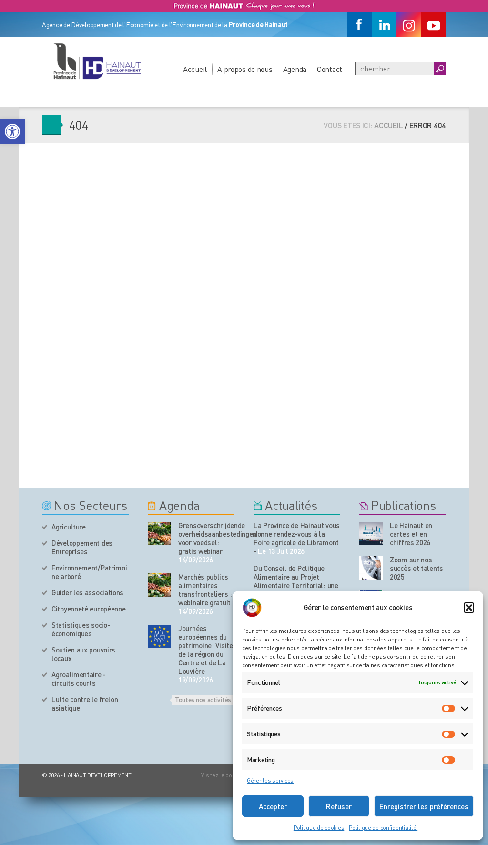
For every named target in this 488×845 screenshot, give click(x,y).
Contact (329, 69)
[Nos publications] (371, 533)
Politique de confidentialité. (383, 827)
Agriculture (68, 526)
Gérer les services (270, 780)
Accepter (273, 806)
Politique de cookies (319, 827)
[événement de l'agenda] (159, 533)
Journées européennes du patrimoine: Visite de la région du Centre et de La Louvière (205, 649)
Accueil (195, 69)
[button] (12, 131)
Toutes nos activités (203, 699)
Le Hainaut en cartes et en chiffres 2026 (411, 533)
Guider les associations (87, 592)
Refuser (339, 806)
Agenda (294, 69)
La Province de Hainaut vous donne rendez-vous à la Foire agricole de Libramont (297, 533)
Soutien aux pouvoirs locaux (83, 654)
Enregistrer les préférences (423, 806)
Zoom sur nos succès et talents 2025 (416, 568)
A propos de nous (245, 69)
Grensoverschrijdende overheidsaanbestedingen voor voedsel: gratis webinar (206, 538)
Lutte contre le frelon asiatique (84, 703)
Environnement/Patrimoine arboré (89, 572)
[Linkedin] (384, 24)
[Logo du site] (97, 61)
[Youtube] (433, 24)
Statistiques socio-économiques (80, 629)
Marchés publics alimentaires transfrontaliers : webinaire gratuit (205, 589)
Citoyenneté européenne (88, 608)
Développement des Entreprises (81, 547)
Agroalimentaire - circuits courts (78, 679)
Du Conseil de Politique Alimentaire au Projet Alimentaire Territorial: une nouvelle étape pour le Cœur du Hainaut (297, 585)
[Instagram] (408, 24)
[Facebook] (359, 24)
